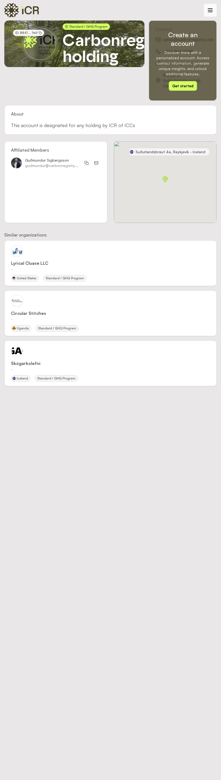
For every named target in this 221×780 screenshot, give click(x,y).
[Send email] (96, 163)
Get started (183, 85)
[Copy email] (86, 163)
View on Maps (193, 211)
